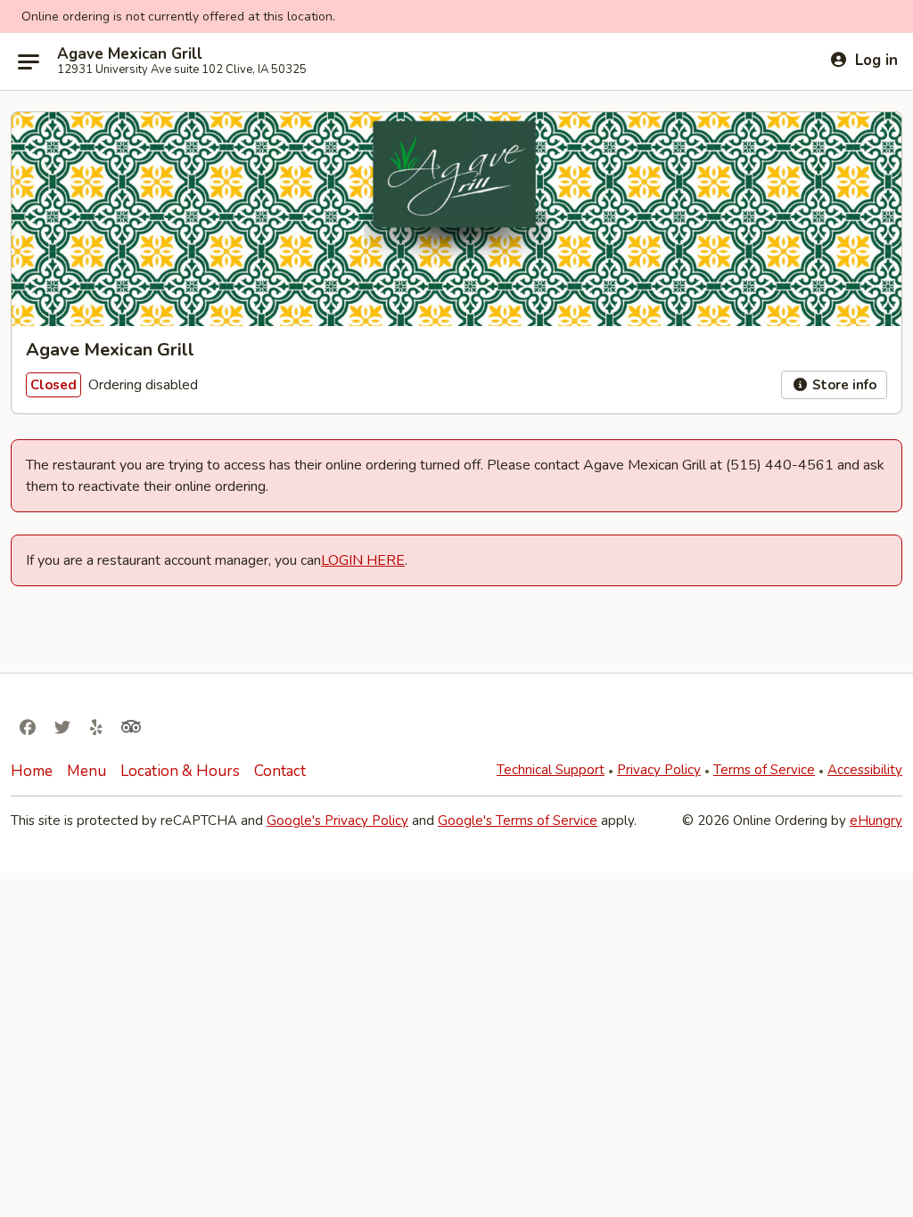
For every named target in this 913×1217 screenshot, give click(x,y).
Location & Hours (180, 771)
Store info (842, 385)
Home (32, 771)
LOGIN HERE (363, 560)
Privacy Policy (659, 770)
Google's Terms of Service (517, 820)
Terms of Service (764, 770)
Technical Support (551, 770)
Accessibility (864, 770)
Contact (280, 771)
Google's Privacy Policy (337, 820)
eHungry (876, 820)
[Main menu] (28, 61)
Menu (86, 771)
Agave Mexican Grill (129, 54)
